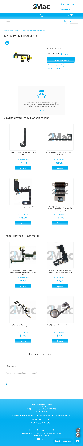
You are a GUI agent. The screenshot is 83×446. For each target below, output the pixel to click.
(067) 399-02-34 (45, 435)
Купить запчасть (60, 60)
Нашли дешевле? (54, 68)
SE (65, 21)
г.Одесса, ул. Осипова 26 (41, 430)
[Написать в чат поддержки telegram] (78, 430)
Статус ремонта (67, 4)
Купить (23, 168)
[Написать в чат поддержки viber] (78, 435)
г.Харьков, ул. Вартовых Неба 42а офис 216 (41, 433)
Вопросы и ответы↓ (55, 65)
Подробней (41, 110)
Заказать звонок (67, 9)
